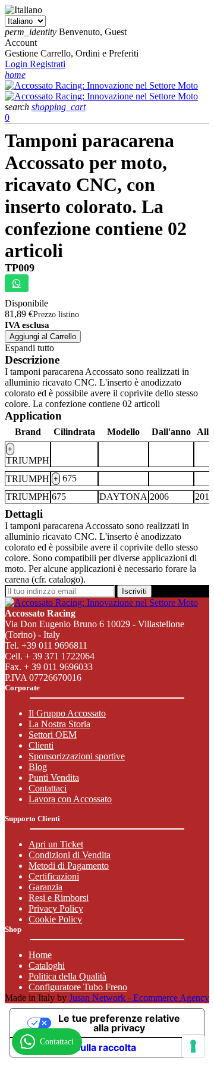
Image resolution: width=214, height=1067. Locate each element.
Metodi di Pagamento (69, 866)
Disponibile (26, 303)
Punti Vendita (54, 777)
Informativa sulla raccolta (78, 1047)
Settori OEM (53, 735)
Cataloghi (47, 965)
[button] (18, 107)
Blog (38, 767)
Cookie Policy (55, 919)
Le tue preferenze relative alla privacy (119, 1023)
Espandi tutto (29, 348)
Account (21, 42)
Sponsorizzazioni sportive (77, 756)
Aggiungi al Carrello (43, 336)
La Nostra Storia (59, 724)
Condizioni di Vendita (70, 855)
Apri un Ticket (56, 844)
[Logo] (101, 85)
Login (17, 64)
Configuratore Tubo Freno (78, 987)
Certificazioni (54, 876)
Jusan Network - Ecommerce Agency (139, 998)
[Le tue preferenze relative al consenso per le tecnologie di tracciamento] (193, 1046)
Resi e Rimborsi (59, 898)
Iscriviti (134, 591)
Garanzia (45, 887)
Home (40, 955)
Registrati (47, 64)
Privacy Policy (56, 908)
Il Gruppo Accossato (67, 713)
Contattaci (48, 788)
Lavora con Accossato (70, 799)
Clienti (41, 745)
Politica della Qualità (67, 976)
